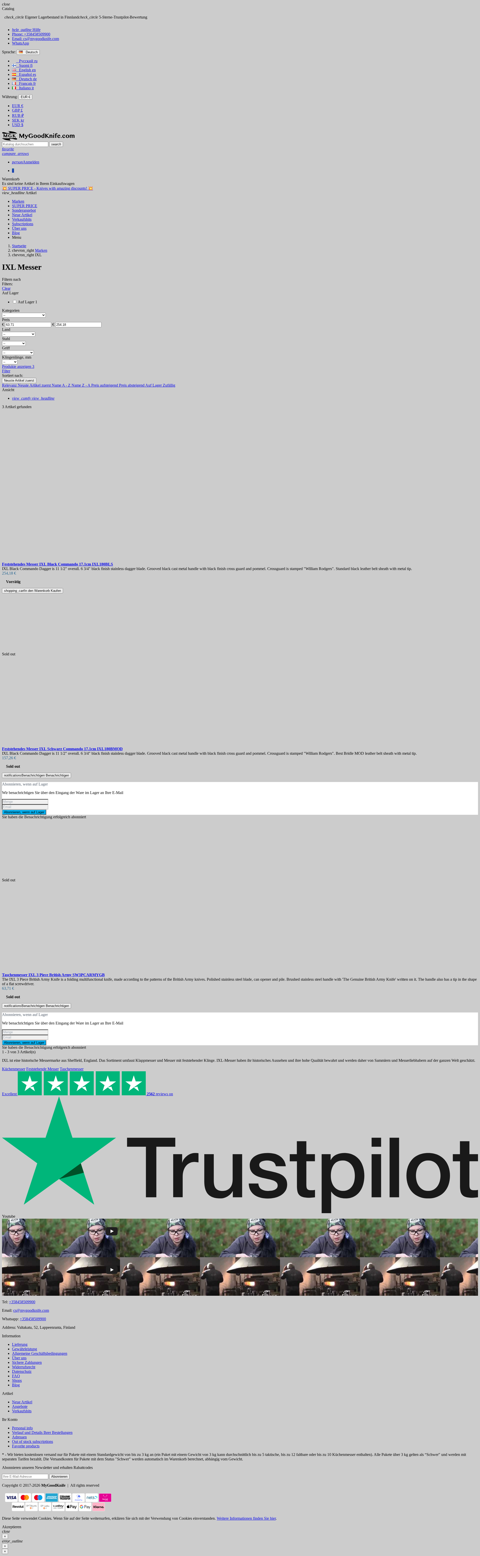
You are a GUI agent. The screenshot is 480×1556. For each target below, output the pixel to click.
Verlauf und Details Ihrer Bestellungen (42, 1432)
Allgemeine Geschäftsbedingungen (39, 1353)
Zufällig (169, 385)
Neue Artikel (22, 1402)
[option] (240, 503)
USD (17, 125)
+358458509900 (22, 1302)
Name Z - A (81, 385)
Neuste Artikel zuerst (19, 380)
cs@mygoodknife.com (31, 1310)
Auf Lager (154, 385)
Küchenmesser (13, 1069)
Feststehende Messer (42, 1069)
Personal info (22, 1428)
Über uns (19, 1358)
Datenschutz (22, 1371)
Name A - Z (62, 385)
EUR (17, 106)
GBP (17, 110)
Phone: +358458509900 (31, 34)
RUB (18, 115)
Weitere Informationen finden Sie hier (246, 1518)
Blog (16, 1385)
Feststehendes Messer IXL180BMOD (62, 749)
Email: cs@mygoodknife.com (35, 39)
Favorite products (26, 1446)
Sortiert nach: (12, 375)
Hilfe (26, 30)
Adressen (19, 1437)
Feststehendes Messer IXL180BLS (57, 564)
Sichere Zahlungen (27, 1362)
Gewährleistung (24, 1349)
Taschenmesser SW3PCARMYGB (53, 975)
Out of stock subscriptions (32, 1441)
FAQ (16, 1376)
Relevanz (10, 385)
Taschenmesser (72, 1069)
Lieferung (20, 1344)
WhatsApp (20, 43)
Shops (17, 1380)
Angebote (20, 1406)
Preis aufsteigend (105, 385)
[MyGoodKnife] (38, 139)
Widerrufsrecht (23, 1367)
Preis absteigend (132, 385)
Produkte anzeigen (18, 366)
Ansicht (8, 390)
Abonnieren (59, 1476)
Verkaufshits (22, 1411)
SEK (18, 120)
